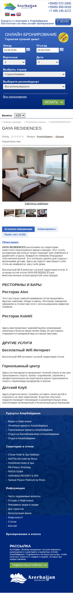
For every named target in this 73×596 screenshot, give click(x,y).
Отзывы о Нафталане (20, 500)
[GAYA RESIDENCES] (36, 174)
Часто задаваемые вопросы (24, 496)
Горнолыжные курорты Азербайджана (30, 429)
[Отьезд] (61, 49)
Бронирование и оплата (23, 534)
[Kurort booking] (20, 10)
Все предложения (15, 96)
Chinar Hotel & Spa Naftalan (23, 454)
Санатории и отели (20, 446)
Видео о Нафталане (20, 421)
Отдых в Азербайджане (21, 438)
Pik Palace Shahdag (19, 467)
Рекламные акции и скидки (23, 504)
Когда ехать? (15, 517)
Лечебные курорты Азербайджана (28, 425)
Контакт (12, 526)
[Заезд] (28, 49)
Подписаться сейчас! (27, 565)
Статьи (12, 521)
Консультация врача (19, 513)
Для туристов (16, 509)
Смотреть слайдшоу (36, 203)
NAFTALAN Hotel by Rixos (22, 458)
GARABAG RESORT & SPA (23, 475)
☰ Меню (62, 21)
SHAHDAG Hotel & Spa (21, 463)
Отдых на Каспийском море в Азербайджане (33, 434)
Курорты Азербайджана (23, 413)
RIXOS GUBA (15, 471)
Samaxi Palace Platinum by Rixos (26, 480)
